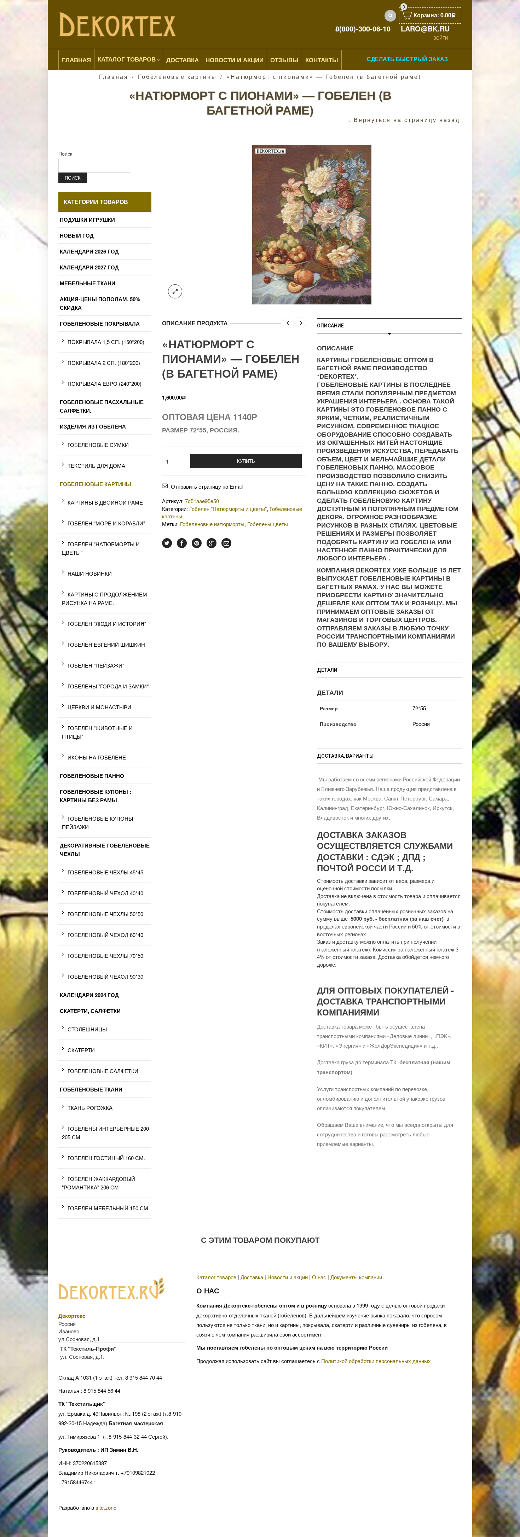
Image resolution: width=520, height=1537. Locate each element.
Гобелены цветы (267, 524)
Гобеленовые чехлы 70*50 (105, 955)
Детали (327, 670)
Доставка (182, 60)
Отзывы (284, 60)
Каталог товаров (127, 59)
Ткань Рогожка (90, 1107)
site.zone (106, 1507)
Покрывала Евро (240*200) (104, 383)
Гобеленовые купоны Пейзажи (97, 823)
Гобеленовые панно (92, 776)
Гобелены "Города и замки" (108, 686)
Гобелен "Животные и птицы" (97, 732)
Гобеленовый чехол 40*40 (105, 893)
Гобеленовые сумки (98, 444)
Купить (246, 461)
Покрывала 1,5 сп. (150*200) (106, 341)
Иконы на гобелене (97, 757)
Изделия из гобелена (93, 426)
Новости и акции (287, 1277)
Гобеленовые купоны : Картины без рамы (95, 796)
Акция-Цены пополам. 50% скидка (100, 303)
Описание (330, 325)
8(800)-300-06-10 (363, 28)
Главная (76, 60)
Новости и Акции (235, 60)
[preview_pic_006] (311, 224)
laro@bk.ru (425, 28)
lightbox (175, 291)
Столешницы (87, 1029)
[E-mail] (226, 543)
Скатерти (81, 1050)
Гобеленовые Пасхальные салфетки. (102, 406)
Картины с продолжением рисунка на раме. (104, 598)
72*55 (419, 708)
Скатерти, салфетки (90, 1011)
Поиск (65, 153)
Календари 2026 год (89, 251)
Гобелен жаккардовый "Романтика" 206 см (98, 1183)
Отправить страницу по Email (207, 486)
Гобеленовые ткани (91, 1089)
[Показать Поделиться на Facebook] (182, 543)
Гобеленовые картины (177, 76)
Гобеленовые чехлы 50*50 (105, 914)
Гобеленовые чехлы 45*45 (105, 872)
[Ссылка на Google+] (211, 543)
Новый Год (77, 235)
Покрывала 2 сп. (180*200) (104, 362)
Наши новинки (90, 573)
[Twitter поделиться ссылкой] (167, 543)
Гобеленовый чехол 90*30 (105, 976)
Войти (440, 38)
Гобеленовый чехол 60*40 (105, 934)
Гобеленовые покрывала (100, 323)
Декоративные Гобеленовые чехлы (105, 850)
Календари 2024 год (89, 995)
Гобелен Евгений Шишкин (106, 644)
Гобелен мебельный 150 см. (109, 1208)
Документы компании (356, 1277)
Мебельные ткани (87, 283)
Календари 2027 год (89, 267)
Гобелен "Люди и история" (107, 623)
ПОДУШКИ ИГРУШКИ (87, 219)
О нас (319, 1277)
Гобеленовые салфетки (103, 1071)
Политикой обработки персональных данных (376, 1360)
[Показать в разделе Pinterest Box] (197, 543)
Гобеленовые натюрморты (212, 524)
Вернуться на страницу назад (407, 120)
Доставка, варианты (345, 756)
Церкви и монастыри (99, 707)
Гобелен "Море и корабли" (106, 523)
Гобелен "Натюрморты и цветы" (228, 508)
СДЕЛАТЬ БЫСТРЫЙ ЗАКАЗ (407, 59)
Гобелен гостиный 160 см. (106, 1158)
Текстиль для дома (96, 465)
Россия (421, 723)
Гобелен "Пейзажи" (96, 665)
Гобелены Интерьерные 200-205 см (106, 1133)
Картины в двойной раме (105, 502)
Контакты (321, 60)
